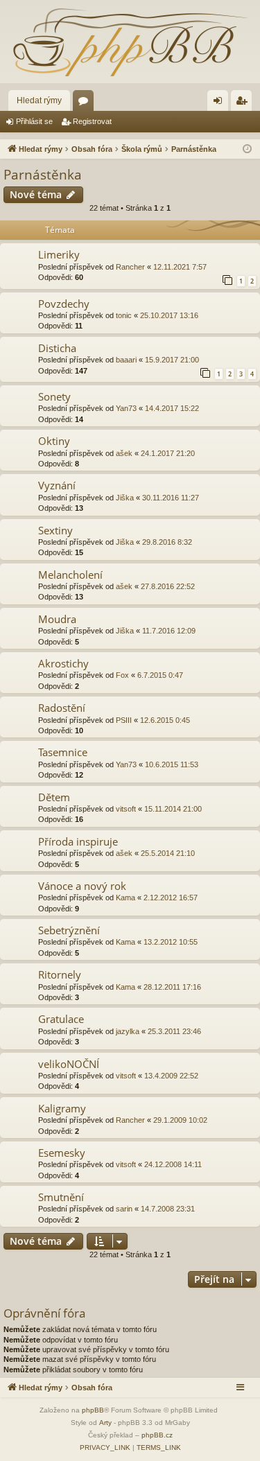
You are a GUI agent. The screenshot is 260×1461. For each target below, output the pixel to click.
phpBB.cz (157, 1435)
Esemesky (61, 1153)
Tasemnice (62, 752)
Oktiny (54, 441)
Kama (125, 897)
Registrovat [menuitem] (244, 103)
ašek (124, 453)
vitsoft (126, 809)
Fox (122, 675)
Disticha (57, 348)
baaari (126, 360)
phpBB (93, 1410)
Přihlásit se (34, 121)
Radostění (61, 708)
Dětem (54, 797)
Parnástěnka (42, 175)
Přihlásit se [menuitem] (220, 103)
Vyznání (57, 485)
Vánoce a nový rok (82, 886)
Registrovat (92, 121)
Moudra (57, 619)
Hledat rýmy (39, 100)
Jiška (125, 497)
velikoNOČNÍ (68, 1064)
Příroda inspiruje (78, 841)
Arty (105, 1422)
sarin (124, 1209)
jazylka (127, 1031)
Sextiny (55, 530)
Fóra (86, 103)
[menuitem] (105, 1448)
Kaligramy (62, 1108)
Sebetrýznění (69, 930)
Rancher (130, 267)
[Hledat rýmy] (130, 41)
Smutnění (61, 1197)
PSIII (124, 720)
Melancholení (70, 574)
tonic (124, 315)
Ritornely (59, 974)
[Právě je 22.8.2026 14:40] (247, 149)
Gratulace (61, 1019)
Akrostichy (63, 663)
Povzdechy (63, 303)
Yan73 (126, 408)
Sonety (54, 396)
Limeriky (59, 254)
